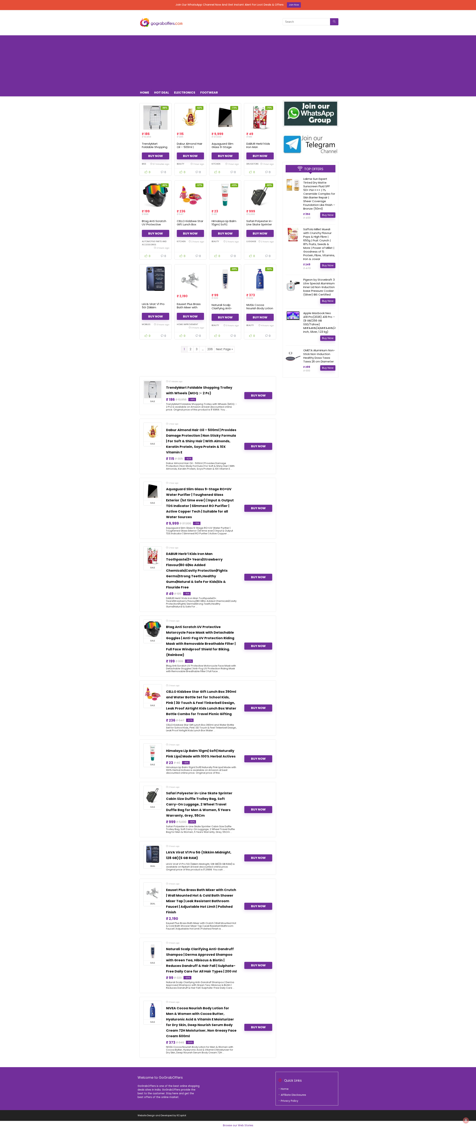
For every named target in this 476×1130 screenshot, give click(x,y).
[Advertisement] (238, 61)
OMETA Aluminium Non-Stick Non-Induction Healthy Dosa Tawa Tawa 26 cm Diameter (319, 355)
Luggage (251, 241)
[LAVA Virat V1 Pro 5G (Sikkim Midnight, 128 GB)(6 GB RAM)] (155, 279)
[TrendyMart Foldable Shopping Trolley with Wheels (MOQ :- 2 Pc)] (155, 117)
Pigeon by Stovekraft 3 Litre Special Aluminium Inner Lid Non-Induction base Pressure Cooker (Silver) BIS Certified (319, 287)
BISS (144, 163)
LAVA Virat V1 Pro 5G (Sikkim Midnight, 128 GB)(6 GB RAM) (155, 309)
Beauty (180, 163)
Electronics (184, 92)
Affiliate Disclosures (293, 1095)
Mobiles (146, 324)
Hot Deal (161, 92)
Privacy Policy (289, 1101)
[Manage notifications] (466, 1120)
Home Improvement (187, 324)
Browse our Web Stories (238, 1125)
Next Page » (224, 349)
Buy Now (155, 156)
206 (210, 349)
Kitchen (216, 163)
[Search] (334, 21)
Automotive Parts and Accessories (154, 243)
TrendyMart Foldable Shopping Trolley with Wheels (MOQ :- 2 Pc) (155, 149)
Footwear (209, 92)
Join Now (294, 4)
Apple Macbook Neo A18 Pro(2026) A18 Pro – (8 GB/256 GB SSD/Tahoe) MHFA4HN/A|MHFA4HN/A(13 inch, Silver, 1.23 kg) (321, 322)
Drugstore (252, 163)
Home (144, 92)
